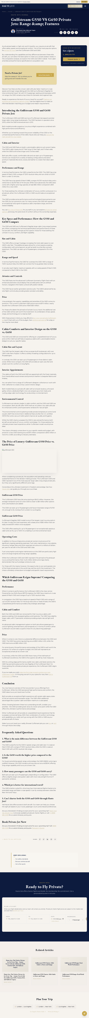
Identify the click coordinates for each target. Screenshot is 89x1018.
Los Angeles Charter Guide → (38, 1011)
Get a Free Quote (44, 75)
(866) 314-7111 (70, 54)
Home (4, 11)
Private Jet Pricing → (53, 1011)
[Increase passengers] (83, 920)
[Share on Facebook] (61, 32)
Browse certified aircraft (21, 861)
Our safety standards (20, 859)
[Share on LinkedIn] (68, 32)
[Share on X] (64, 32)
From (8, 916)
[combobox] (16, 919)
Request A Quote (38, 828)
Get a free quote (19, 864)
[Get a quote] (84, 1013)
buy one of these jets (15, 210)
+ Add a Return (55, 921)
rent (54, 723)
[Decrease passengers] (69, 920)
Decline (78, 1)
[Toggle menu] (85, 6)
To (29, 916)
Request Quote (73, 59)
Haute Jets (6, 489)
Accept (84, 1)
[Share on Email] (72, 32)
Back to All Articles (12, 839)
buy (50, 723)
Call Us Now (76, 6)
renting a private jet (39, 320)
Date (52, 916)
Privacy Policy (26, 1)
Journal (10, 11)
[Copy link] (76, 32)
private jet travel (10, 50)
